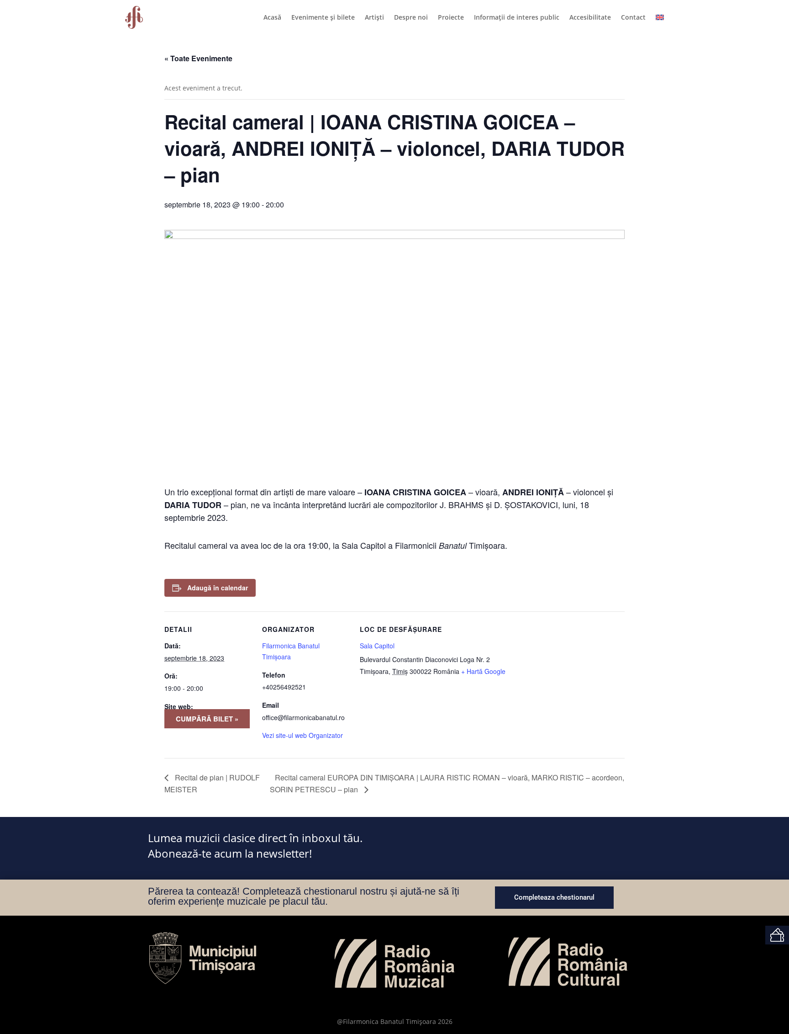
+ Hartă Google (483, 671)
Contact (633, 17)
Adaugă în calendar (217, 587)
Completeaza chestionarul (554, 897)
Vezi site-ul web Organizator (302, 735)
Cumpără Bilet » (207, 719)
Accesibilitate (590, 17)
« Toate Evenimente (198, 58)
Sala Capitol (377, 645)
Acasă (272, 17)
